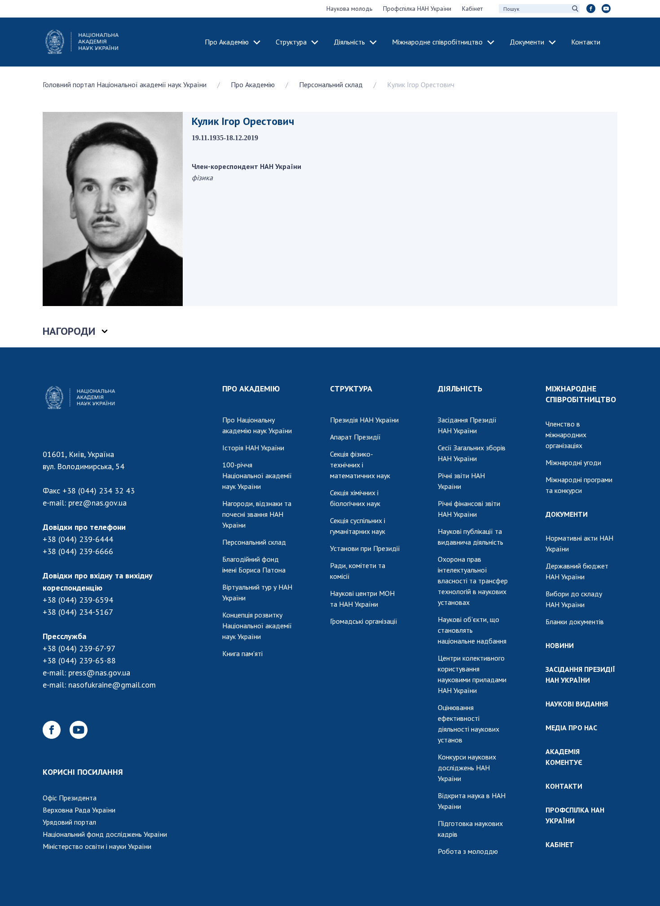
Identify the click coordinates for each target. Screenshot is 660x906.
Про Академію (227, 41)
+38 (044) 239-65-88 (79, 660)
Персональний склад (331, 84)
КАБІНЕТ (560, 844)
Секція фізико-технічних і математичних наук (360, 464)
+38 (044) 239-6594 (78, 600)
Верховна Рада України (79, 809)
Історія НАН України (253, 447)
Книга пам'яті (242, 653)
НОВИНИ (560, 645)
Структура (291, 41)
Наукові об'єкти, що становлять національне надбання (472, 630)
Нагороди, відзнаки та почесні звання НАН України (256, 514)
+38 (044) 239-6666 (78, 551)
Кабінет (472, 8)
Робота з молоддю (468, 851)
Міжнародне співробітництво (437, 41)
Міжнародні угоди (573, 462)
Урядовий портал (69, 821)
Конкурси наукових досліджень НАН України (467, 767)
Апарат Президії (355, 436)
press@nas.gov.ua (99, 672)
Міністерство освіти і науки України (97, 846)
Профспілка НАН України (417, 8)
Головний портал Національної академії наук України (125, 84)
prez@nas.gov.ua (97, 502)
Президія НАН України (364, 419)
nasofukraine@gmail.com (112, 685)
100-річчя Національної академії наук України (257, 475)
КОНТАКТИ (564, 786)
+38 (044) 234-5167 (78, 612)
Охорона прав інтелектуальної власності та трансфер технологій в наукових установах (473, 581)
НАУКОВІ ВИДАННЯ (577, 703)
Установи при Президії (365, 548)
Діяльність (349, 41)
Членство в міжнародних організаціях (566, 434)
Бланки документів (575, 621)
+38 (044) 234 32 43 (98, 490)
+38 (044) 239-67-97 (79, 648)
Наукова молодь (349, 8)
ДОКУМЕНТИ (567, 514)
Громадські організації (363, 621)
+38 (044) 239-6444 (78, 539)
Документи (527, 41)
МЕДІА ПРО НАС (571, 727)
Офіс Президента (70, 797)
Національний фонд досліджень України (105, 834)
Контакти (585, 41)
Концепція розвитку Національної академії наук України (257, 625)
